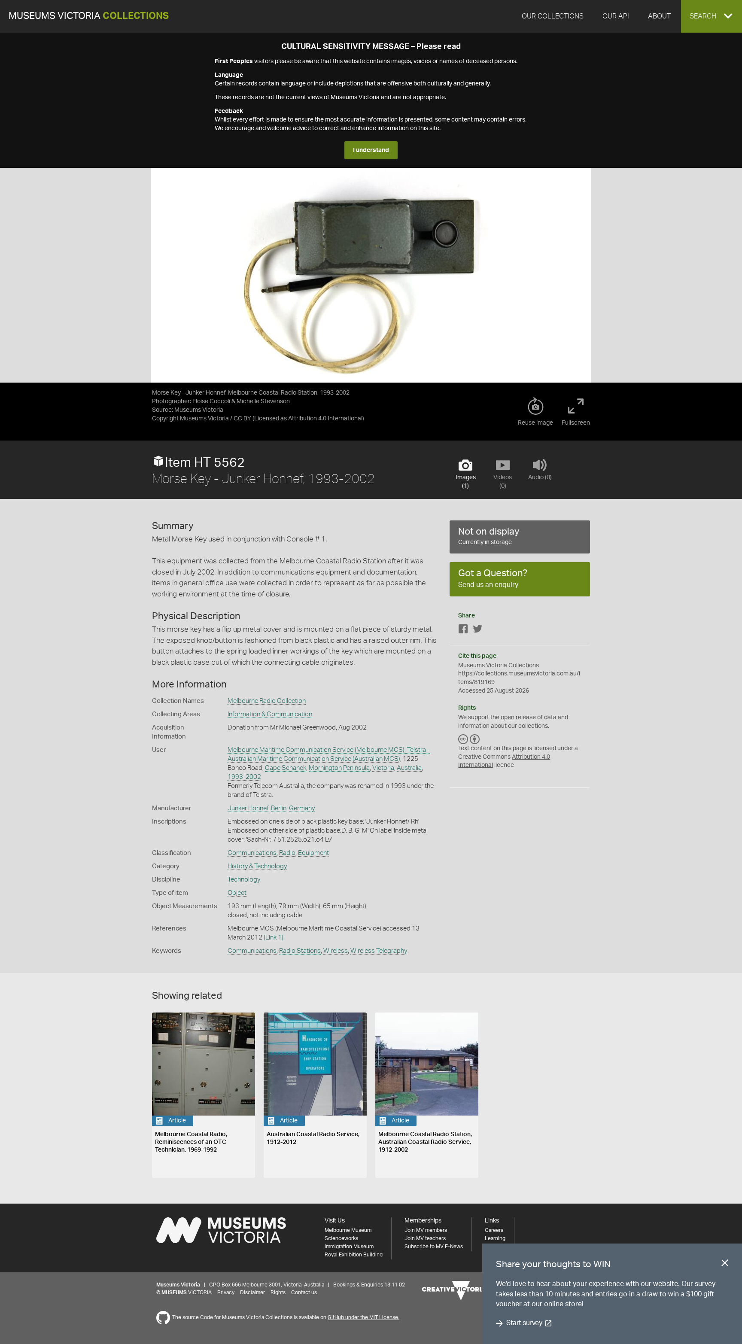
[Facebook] (463, 630)
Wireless (335, 951)
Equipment (313, 853)
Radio (287, 853)
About (659, 16)
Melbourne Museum (348, 1230)
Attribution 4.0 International (325, 419)
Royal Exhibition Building (354, 1254)
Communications (252, 853)
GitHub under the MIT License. (363, 1317)
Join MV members (425, 1230)
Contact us (304, 1292)
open (507, 718)
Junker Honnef (248, 808)
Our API (615, 16)
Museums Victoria (89, 16)
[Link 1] (273, 937)
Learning (495, 1238)
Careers (494, 1230)
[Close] (724, 1264)
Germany (302, 808)
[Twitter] (477, 630)
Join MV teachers (425, 1238)
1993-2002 (244, 777)
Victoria (383, 768)
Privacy (225, 1292)
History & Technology (257, 866)
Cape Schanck (285, 768)
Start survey (524, 1323)
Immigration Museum (349, 1246)
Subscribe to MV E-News (433, 1246)
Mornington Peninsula (339, 768)
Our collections (553, 16)
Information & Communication (270, 714)
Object (237, 893)
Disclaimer (252, 1292)
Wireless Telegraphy (378, 951)
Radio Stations (300, 951)
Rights (278, 1292)
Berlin (278, 808)
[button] (711, 16)
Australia (409, 768)
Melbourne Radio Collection (267, 701)
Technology (244, 879)
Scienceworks (341, 1238)
